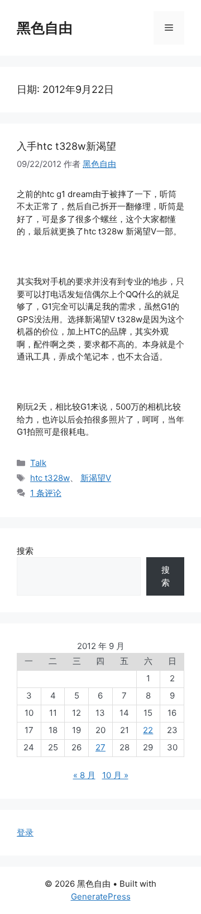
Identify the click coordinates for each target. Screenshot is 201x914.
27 (100, 747)
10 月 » (115, 775)
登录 (25, 832)
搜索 (25, 551)
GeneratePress (101, 896)
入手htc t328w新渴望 (66, 146)
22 (148, 730)
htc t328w (50, 478)
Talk (38, 463)
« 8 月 (84, 775)
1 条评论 (45, 493)
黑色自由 (45, 27)
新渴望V (95, 478)
